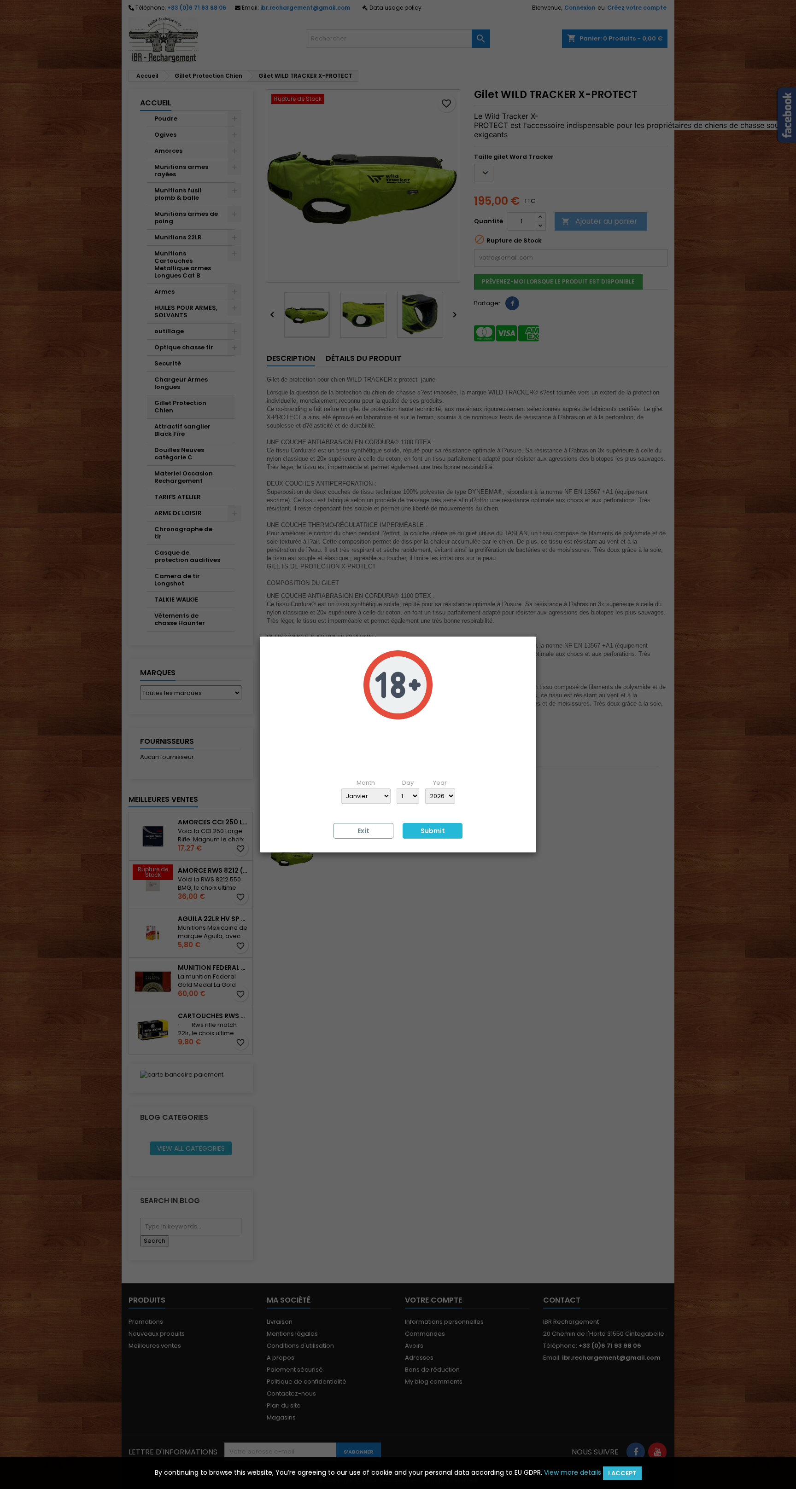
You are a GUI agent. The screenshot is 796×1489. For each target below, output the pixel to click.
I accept (622, 1473)
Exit (363, 830)
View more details (572, 1472)
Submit (433, 830)
